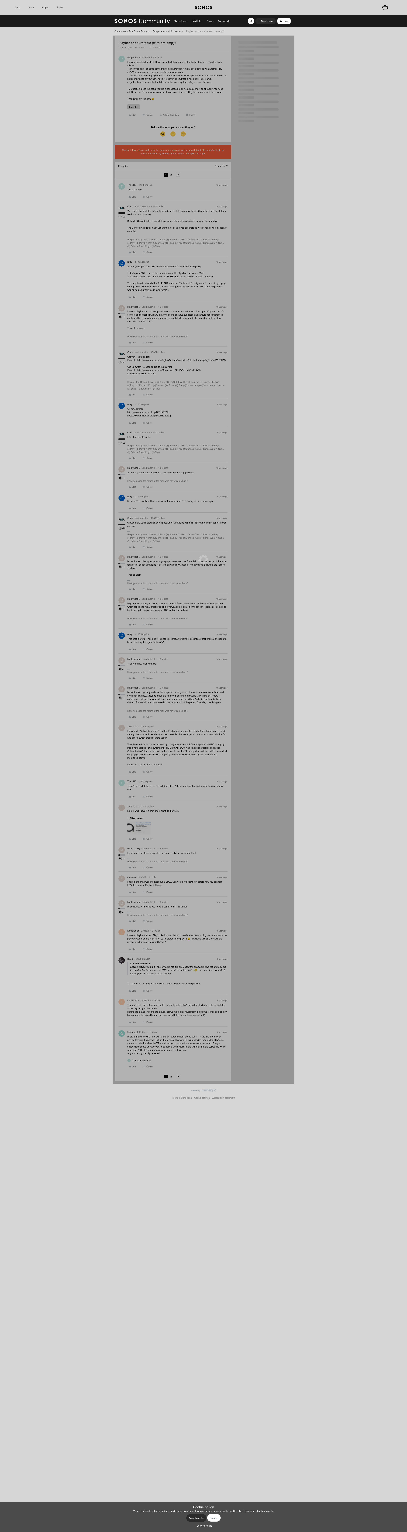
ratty (129, 261)
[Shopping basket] (385, 7)
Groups (210, 21)
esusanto (132, 877)
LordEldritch (133, 930)
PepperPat (132, 57)
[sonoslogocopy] (203, 7)
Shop (17, 7)
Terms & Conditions (182, 1097)
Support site (224, 21)
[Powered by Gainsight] (203, 1091)
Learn (31, 7)
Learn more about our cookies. (259, 1511)
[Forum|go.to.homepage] (142, 21)
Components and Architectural (168, 31)
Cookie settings (202, 1097)
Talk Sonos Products (139, 31)
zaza (129, 726)
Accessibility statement (223, 1097)
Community (120, 31)
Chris (130, 206)
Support (45, 7)
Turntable (133, 106)
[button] (265, 21)
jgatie (130, 958)
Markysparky (133, 306)
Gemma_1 (132, 1031)
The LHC (131, 184)
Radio (60, 7)
